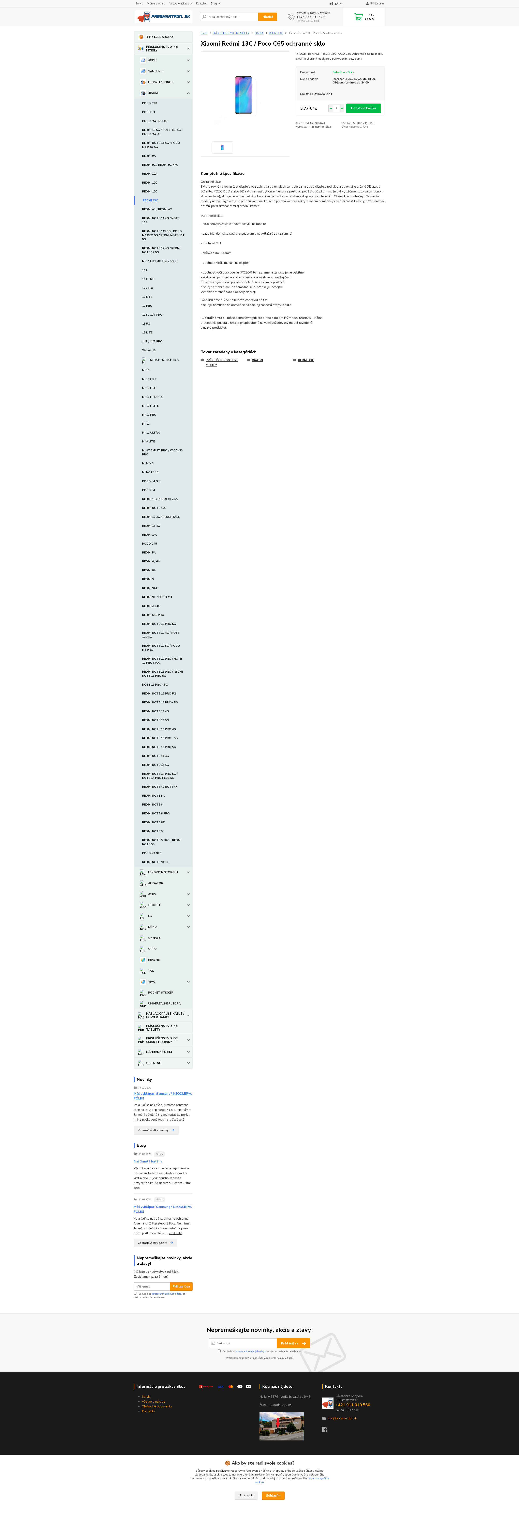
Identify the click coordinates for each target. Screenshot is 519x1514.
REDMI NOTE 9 (152, 831)
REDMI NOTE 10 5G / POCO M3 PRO (161, 648)
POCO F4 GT (151, 481)
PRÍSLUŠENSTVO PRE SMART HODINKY (162, 1040)
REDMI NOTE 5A (153, 796)
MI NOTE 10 (150, 472)
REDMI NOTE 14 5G (155, 765)
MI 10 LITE (149, 379)
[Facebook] (326, 1431)
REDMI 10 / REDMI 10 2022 (160, 499)
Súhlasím (273, 1495)
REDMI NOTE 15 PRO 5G (159, 624)
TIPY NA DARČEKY (160, 37)
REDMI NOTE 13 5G (155, 720)
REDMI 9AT (150, 588)
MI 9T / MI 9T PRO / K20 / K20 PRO (162, 452)
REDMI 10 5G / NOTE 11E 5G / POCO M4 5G (162, 132)
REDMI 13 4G (151, 526)
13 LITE (147, 332)
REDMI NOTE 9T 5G (155, 862)
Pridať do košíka (363, 108)
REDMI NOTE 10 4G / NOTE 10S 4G (160, 635)
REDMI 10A (149, 174)
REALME (154, 960)
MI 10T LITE (150, 406)
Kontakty (201, 3)
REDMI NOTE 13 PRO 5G (159, 747)
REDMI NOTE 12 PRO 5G (159, 694)
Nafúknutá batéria (148, 1161)
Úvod (204, 33)
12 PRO (147, 306)
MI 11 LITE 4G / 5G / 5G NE (160, 261)
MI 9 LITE (148, 441)
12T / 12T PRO (152, 315)
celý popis (355, 59)
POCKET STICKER (160, 993)
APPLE (152, 60)
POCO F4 (148, 490)
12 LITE (147, 297)
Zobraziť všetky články (152, 1243)
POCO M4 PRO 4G (154, 121)
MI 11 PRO (149, 415)
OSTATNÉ (153, 1063)
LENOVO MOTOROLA (163, 872)
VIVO (151, 982)
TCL (151, 971)
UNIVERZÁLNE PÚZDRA (164, 1003)
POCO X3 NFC (152, 853)
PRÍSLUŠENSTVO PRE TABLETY (162, 1028)
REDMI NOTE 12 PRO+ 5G (160, 702)
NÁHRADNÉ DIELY (159, 1052)
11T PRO (148, 279)
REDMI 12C (149, 191)
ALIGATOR (155, 883)
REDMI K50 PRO (153, 615)
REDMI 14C (149, 535)
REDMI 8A (149, 570)
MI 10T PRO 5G (152, 397)
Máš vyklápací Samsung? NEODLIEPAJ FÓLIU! (163, 1096)
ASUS (152, 894)
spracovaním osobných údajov (167, 1293)
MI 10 (145, 370)
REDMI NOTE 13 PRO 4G (159, 729)
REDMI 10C (149, 183)
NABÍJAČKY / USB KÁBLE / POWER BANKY (165, 1015)
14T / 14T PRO (152, 341)
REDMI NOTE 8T (153, 822)
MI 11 (145, 424)
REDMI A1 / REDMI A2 (157, 209)
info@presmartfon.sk (342, 1418)
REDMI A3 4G (151, 606)
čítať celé (178, 1120)
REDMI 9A (149, 156)
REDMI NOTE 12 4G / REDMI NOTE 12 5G (161, 250)
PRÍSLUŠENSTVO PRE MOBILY (162, 48)
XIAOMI (153, 93)
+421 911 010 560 (311, 17)
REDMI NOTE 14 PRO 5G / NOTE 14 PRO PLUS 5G (160, 776)
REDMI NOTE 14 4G (155, 756)
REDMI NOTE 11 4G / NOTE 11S (160, 220)
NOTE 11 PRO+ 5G (155, 685)
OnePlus (154, 938)
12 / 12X (147, 288)
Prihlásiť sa (181, 1286)
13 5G (146, 324)
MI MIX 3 (148, 463)
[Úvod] (165, 16)
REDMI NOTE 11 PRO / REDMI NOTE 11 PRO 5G (162, 674)
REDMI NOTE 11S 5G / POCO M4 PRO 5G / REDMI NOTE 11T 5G (163, 235)
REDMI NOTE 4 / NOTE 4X (159, 787)
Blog (214, 3)
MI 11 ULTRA (151, 433)
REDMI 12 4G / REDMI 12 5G (161, 517)
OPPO (152, 949)
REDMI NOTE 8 (152, 805)
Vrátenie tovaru (156, 3)
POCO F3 (148, 112)
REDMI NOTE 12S (154, 508)
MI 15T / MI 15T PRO (164, 360)
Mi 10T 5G (149, 388)
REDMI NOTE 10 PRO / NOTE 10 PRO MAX (162, 661)
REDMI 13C (150, 200)
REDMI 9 (148, 579)
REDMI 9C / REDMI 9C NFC (160, 165)
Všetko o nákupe (179, 3)
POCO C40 (149, 103)
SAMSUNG (155, 71)
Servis (139, 3)
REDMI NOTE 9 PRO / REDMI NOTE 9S (161, 842)
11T (145, 270)
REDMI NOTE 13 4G (155, 711)
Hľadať (268, 17)
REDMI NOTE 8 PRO (156, 813)
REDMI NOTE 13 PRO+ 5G (160, 738)
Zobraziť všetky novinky (153, 1130)
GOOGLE (154, 905)
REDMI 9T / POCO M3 (157, 597)
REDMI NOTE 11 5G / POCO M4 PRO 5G (161, 145)
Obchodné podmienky (157, 1406)
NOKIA (152, 927)
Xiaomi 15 (148, 350)
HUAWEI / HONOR (161, 82)
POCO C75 (149, 544)
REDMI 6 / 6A (151, 561)
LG (150, 916)
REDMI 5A (149, 553)
